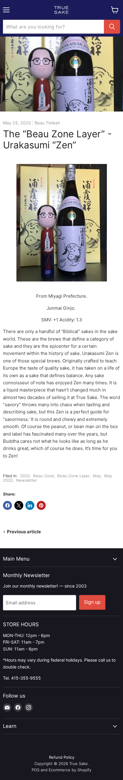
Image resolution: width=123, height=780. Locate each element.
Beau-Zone (43, 475)
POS (35, 769)
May (97, 475)
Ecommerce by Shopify (70, 769)
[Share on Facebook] (7, 505)
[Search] (112, 27)
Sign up (92, 602)
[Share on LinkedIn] (29, 505)
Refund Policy (61, 757)
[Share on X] (18, 505)
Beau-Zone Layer (73, 475)
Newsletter (26, 480)
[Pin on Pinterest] (41, 505)
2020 (25, 475)
